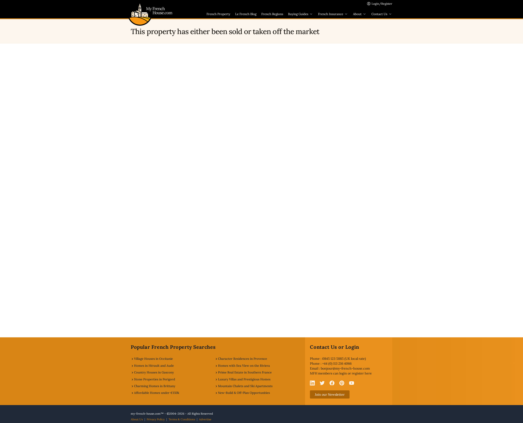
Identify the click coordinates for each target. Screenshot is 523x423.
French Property (218, 14)
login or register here (355, 373)
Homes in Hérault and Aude (154, 366)
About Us (137, 419)
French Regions (272, 14)
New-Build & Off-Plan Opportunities (244, 393)
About (357, 14)
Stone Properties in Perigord (154, 379)
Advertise (205, 419)
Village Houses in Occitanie (153, 359)
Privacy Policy (156, 419)
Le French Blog (245, 14)
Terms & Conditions (182, 419)
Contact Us (379, 14)
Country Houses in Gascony (154, 372)
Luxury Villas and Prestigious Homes (244, 379)
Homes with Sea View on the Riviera (244, 366)
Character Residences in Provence (242, 359)
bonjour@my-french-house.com (345, 368)
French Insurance (330, 14)
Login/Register (382, 4)
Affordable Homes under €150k (156, 393)
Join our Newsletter (330, 394)
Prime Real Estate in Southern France (245, 372)
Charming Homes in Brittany (154, 386)
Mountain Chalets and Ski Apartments (245, 386)
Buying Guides (298, 14)
